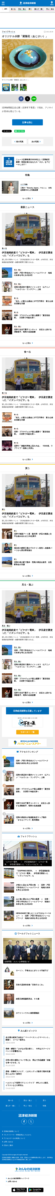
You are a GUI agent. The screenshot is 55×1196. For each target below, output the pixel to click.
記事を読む (27, 122)
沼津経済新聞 (27, 3)
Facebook (24, 1121)
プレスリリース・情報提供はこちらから (17, 1135)
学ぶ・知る (50, 9)
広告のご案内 (8, 1145)
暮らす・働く (39, 9)
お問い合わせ (8, 1142)
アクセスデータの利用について (14, 1138)
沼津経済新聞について (11, 1131)
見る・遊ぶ (22, 9)
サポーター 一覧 (28, 732)
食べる (13, 9)
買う (30, 9)
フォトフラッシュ (8, 31)
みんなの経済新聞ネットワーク (27, 1170)
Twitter (31, 1121)
